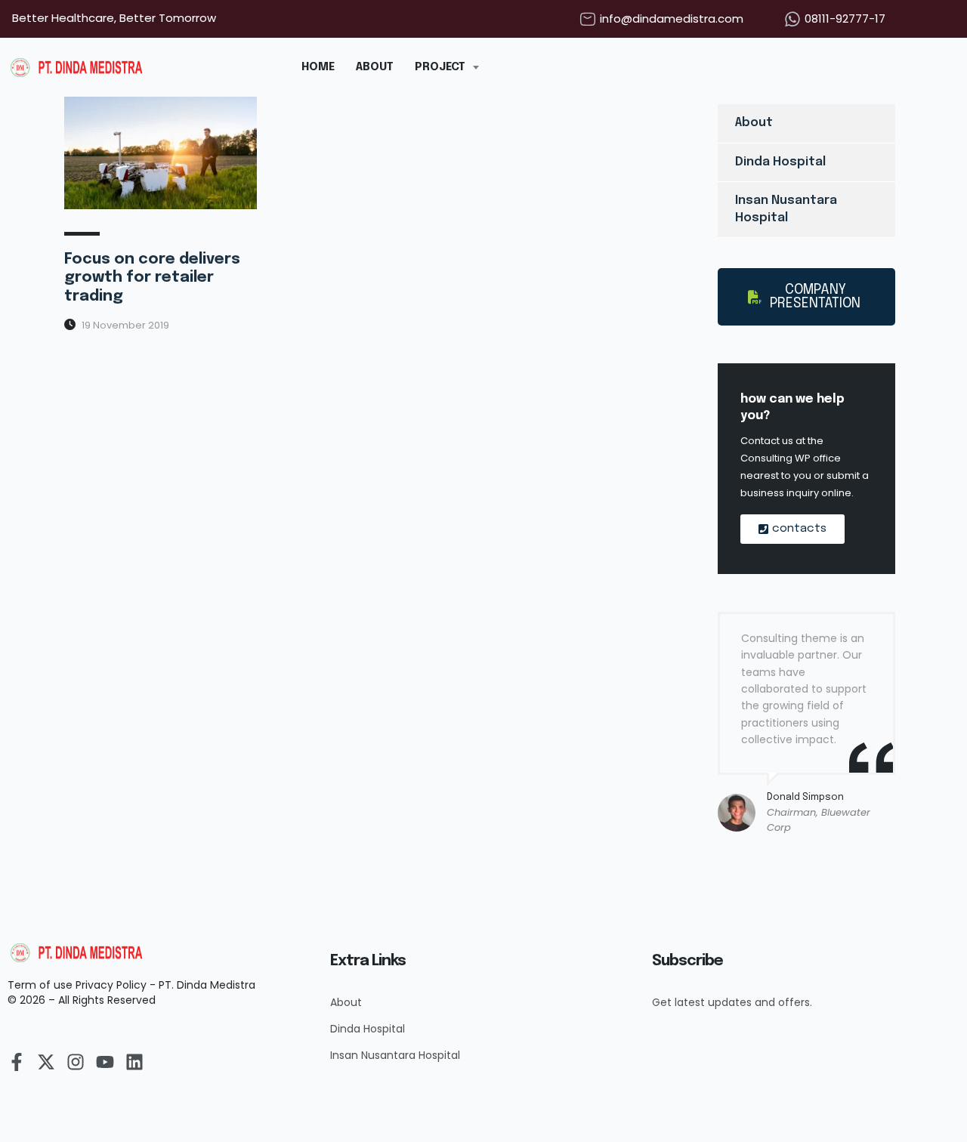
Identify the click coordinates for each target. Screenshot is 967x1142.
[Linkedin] (134, 1062)
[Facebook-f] (17, 1062)
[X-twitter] (46, 1062)
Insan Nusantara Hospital (786, 209)
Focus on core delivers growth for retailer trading (152, 278)
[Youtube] (105, 1062)
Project (440, 67)
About (375, 67)
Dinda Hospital (780, 162)
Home (318, 67)
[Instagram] (75, 1062)
